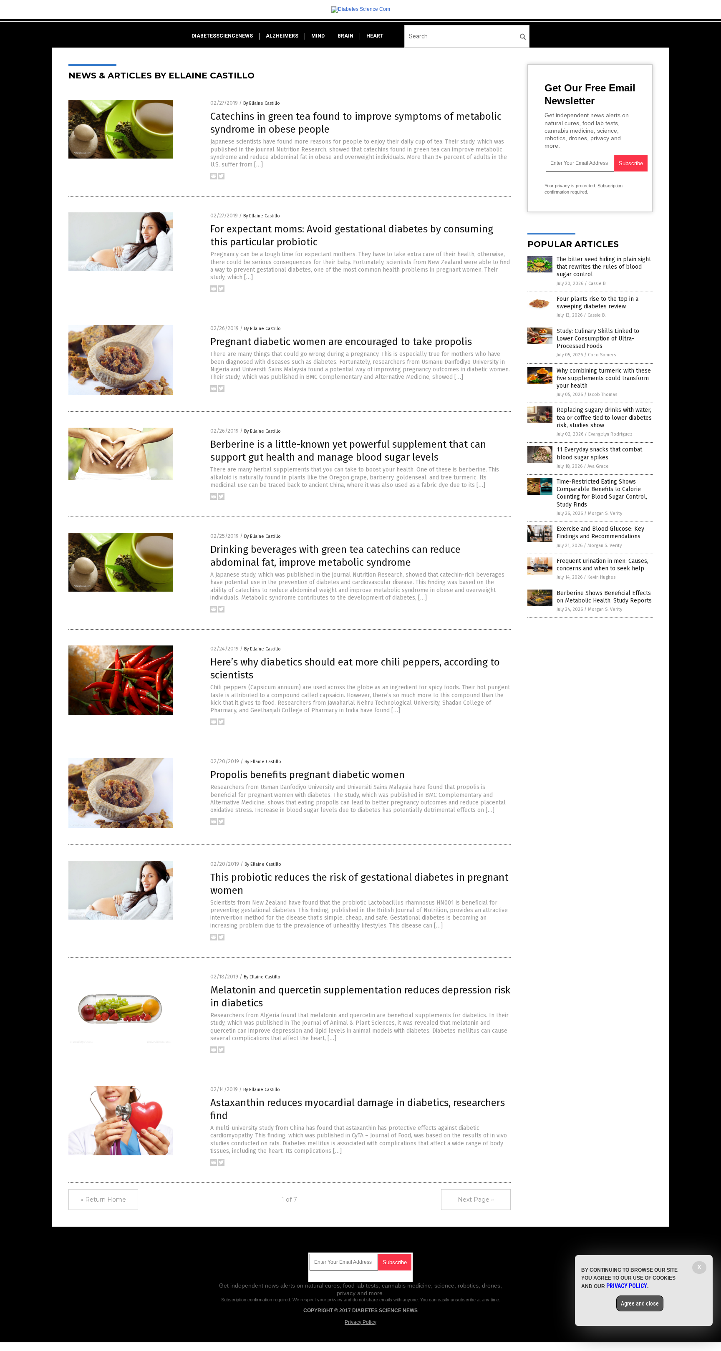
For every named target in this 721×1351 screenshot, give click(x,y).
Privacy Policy (360, 1322)
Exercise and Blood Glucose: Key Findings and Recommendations (600, 532)
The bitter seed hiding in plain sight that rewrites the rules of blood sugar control (604, 267)
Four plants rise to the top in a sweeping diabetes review (597, 302)
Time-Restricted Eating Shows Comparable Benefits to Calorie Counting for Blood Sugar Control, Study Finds (602, 493)
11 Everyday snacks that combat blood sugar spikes (599, 453)
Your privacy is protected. (570, 185)
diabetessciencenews (222, 36)
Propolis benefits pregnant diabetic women (307, 775)
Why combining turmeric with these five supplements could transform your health (604, 378)
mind (318, 36)
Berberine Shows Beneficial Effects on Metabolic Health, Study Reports (604, 597)
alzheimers (282, 36)
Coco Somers (602, 355)
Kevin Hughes (601, 577)
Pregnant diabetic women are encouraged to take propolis (341, 342)
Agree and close (640, 1303)
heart (374, 36)
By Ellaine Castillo (261, 103)
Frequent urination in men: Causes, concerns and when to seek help (602, 564)
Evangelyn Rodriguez (610, 434)
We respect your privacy (317, 1299)
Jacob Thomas (602, 394)
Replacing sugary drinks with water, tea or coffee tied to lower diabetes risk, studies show (604, 417)
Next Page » (476, 1199)
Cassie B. (597, 283)
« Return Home (103, 1199)
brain (345, 36)
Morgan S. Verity (605, 513)
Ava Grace (598, 466)
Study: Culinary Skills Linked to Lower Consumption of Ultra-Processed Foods (598, 339)
